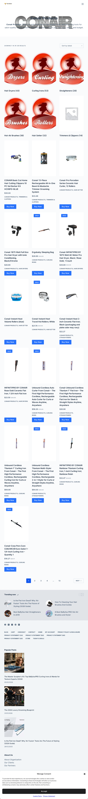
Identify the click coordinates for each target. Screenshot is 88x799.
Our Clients (9, 762)
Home (40, 632)
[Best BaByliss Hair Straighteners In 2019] (7, 613)
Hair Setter (39, 135)
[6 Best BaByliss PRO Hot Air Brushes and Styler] (49, 613)
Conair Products (11, 197)
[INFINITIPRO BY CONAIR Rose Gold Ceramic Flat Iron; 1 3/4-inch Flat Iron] (16, 366)
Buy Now (10, 206)
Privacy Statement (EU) (35, 635)
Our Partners (9, 765)
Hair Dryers (12, 91)
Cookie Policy (37, 796)
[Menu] (83, 4)
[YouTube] (19, 625)
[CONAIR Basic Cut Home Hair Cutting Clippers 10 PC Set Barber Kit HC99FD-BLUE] (16, 158)
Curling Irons (40, 91)
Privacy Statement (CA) (13, 635)
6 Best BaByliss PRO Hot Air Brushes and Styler (66, 613)
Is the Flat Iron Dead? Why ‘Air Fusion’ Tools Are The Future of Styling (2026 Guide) (26, 603)
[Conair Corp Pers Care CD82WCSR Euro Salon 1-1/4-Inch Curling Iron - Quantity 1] (16, 524)
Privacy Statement (49, 796)
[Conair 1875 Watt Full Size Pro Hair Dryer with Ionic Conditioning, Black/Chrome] (16, 230)
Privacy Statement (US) (13, 638)
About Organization (12, 759)
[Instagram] (12, 625)
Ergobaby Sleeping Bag (43, 252)
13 (59, 581)
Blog (6, 632)
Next (78, 581)
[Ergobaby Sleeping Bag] (44, 230)
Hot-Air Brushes (14, 135)
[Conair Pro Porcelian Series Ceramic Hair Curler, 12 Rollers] (71, 158)
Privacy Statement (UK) (56, 635)
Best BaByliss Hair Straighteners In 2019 (27, 613)
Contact (31, 632)
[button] (84, 774)
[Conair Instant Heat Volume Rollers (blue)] (16, 297)
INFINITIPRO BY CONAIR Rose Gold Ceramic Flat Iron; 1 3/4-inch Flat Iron (15, 391)
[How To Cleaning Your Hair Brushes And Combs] (49, 603)
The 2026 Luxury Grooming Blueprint (19, 710)
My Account (50, 632)
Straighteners (68, 91)
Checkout (22, 632)
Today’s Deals (38, 638)
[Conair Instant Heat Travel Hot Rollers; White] (44, 297)
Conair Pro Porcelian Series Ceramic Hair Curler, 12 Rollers (68, 183)
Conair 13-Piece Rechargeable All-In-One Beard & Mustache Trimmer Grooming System (43, 186)
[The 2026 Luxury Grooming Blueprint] (14, 696)
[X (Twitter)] (9, 625)
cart (13, 632)
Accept (44, 791)
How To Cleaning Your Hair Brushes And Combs (66, 603)
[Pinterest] (15, 625)
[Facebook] (5, 625)
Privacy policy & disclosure (69, 632)
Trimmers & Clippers (71, 135)
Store (28, 638)
